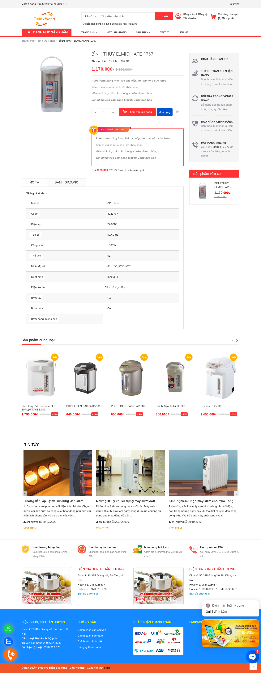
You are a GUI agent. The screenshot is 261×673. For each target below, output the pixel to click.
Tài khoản (189, 18)
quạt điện (117, 24)
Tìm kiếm (164, 16)
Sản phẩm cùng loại (38, 340)
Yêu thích (234, 4)
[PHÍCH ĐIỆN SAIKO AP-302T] (130, 376)
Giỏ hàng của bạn (227, 14)
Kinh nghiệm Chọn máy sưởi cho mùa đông (201, 501)
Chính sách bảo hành (91, 635)
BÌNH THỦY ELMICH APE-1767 (223, 187)
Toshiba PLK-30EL (211, 406)
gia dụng (106, 24)
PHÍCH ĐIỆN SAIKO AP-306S (84, 406)
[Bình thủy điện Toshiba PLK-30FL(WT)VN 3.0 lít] (41, 376)
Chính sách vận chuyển (92, 629)
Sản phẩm (142, 32)
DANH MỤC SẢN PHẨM (50, 32)
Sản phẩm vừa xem (208, 174)
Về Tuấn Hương (116, 32)
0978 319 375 (58, 3)
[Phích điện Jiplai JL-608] (175, 376)
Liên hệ (183, 32)
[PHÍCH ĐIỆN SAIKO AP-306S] (85, 376)
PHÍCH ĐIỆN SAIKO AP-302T (129, 406)
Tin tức (164, 32)
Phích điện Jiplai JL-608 (170, 406)
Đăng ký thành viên (89, 647)
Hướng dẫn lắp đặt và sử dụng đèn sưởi (53, 501)
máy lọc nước (130, 24)
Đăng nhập (189, 14)
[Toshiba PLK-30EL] (219, 376)
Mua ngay (165, 112)
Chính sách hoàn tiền (90, 641)
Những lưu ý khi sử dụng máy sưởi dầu (125, 501)
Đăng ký (202, 14)
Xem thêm (30, 528)
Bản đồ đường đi (88, 593)
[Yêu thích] (177, 112)
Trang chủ (88, 32)
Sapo (107, 667)
